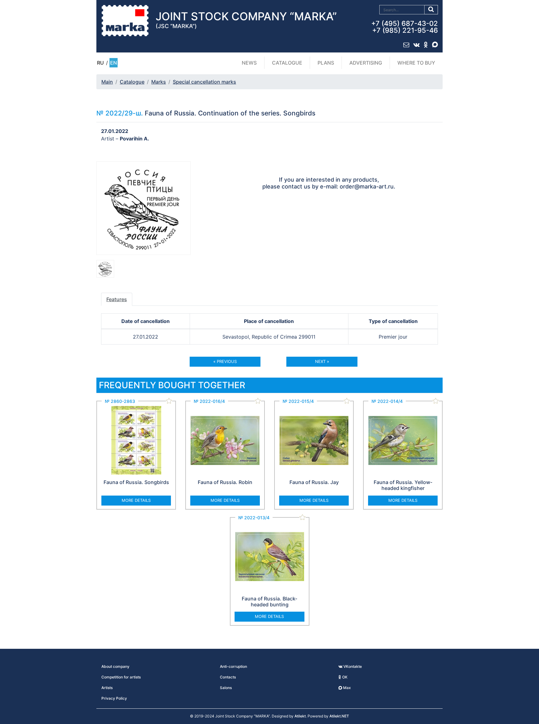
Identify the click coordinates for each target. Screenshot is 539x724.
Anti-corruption (233, 666)
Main (107, 82)
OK (344, 677)
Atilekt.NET (339, 716)
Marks (158, 82)
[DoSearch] (431, 9)
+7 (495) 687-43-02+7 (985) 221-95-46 (404, 26)
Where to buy (416, 63)
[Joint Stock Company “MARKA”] (125, 20)
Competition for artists (121, 677)
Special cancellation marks (204, 82)
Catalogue (287, 63)
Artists (107, 687)
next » (322, 361)
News (249, 63)
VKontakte (352, 666)
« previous (225, 361)
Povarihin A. (134, 138)
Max (346, 687)
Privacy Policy (114, 698)
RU (100, 63)
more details (136, 500)
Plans (326, 63)
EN (113, 63)
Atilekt (300, 716)
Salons (226, 687)
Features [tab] (116, 299)
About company (115, 666)
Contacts (228, 677)
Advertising (365, 63)
